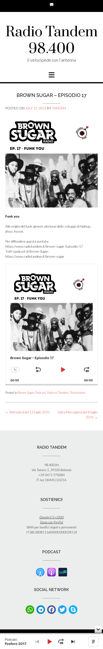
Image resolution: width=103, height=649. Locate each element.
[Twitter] (62, 609)
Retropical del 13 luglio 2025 (27, 412)
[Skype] (73, 609)
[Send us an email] (51, 4)
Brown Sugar (26, 392)
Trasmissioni (77, 392)
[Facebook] (51, 609)
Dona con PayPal (51, 522)
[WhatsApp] (30, 609)
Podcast (40, 392)
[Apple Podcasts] (51, 572)
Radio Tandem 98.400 (52, 40)
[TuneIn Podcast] (62, 572)
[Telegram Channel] (40, 609)
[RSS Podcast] (40, 572)
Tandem (59, 108)
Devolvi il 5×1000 (52, 517)
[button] (51, 75)
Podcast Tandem (57, 392)
